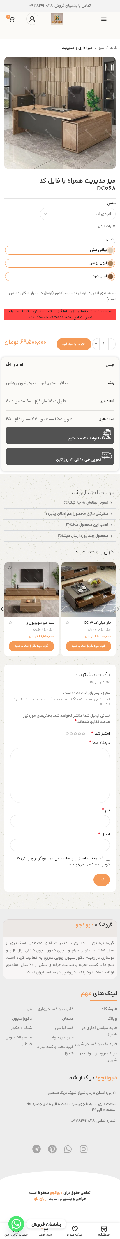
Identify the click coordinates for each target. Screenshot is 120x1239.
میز (101, 48)
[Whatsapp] (68, 1149)
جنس (111, 203)
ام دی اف (14, 365)
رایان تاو (40, 1199)
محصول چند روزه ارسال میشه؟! (83, 536)
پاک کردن (104, 226)
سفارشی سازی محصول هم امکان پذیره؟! (76, 514)
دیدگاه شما (99, 743)
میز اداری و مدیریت (77, 48)
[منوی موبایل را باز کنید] (104, 19)
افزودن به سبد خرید (74, 344)
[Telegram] (36, 1149)
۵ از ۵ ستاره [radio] (67, 733)
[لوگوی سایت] (57, 19)
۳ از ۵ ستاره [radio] (75, 733)
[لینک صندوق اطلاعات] (60, 6)
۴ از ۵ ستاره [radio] (71, 733)
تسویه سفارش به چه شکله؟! (86, 503)
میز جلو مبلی (96, 629)
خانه (113, 48)
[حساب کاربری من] (32, 19)
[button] (60, 503)
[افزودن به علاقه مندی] (66, 567)
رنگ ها (110, 240)
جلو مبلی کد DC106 (97, 622)
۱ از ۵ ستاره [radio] (83, 733)
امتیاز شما (100, 733)
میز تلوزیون (40, 629)
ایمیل (104, 835)
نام (106, 810)
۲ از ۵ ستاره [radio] (79, 733)
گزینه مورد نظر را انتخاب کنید (88, 646)
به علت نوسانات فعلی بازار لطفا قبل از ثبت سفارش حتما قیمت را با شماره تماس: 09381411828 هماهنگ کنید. (60, 314)
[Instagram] (83, 1149)
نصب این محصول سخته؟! (87, 525)
